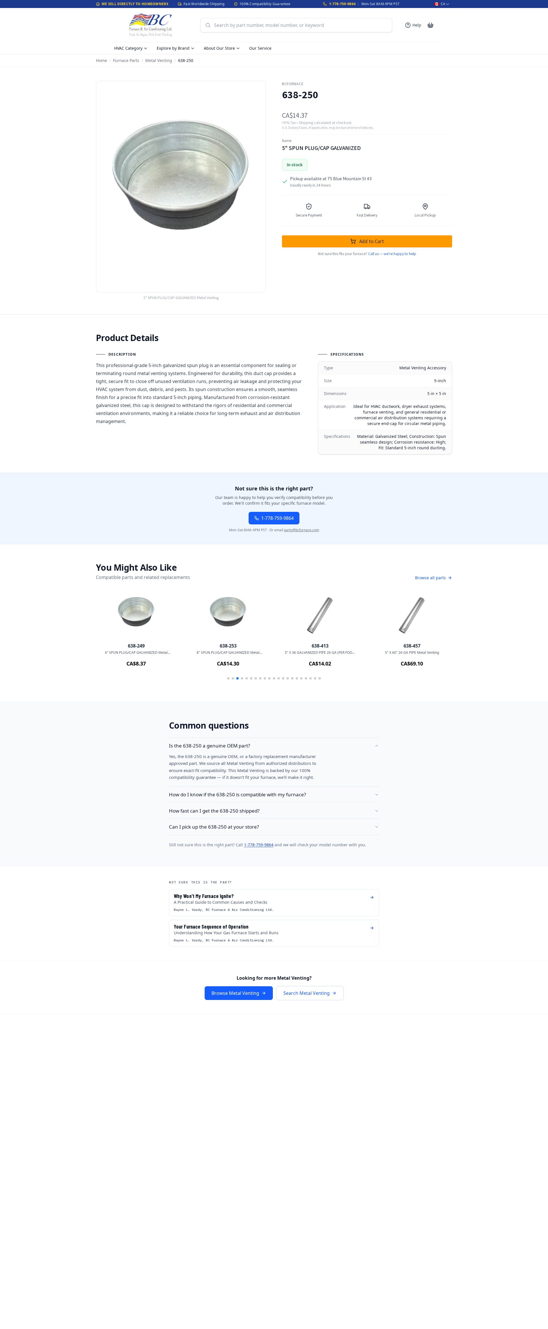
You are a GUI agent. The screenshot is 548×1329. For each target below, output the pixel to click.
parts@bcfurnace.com (301, 530)
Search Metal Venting (306, 993)
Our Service (260, 48)
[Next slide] (439, 638)
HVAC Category (128, 48)
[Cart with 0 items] (430, 25)
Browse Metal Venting (235, 993)
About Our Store (219, 48)
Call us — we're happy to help (392, 253)
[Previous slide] (108, 638)
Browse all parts (430, 577)
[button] (228, 678)
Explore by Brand (173, 48)
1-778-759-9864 (342, 3)
